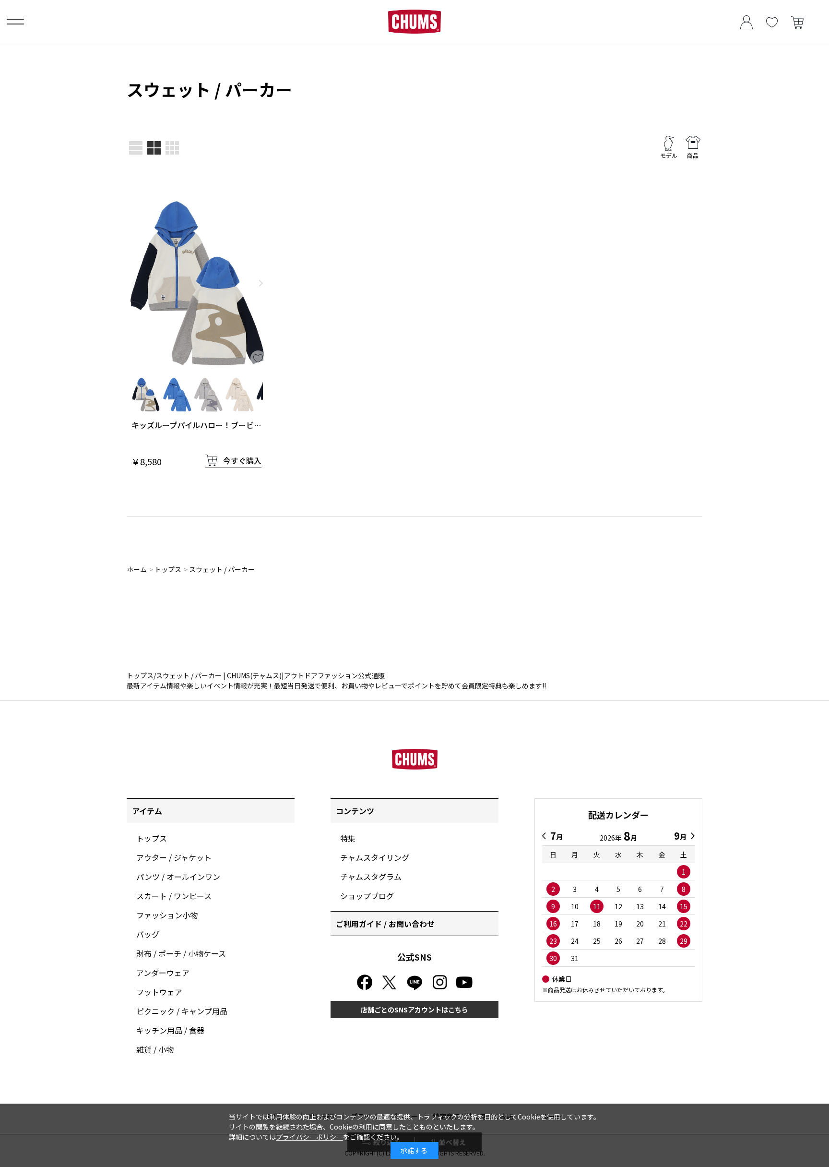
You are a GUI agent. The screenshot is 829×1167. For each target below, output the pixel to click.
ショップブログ (367, 896)
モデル (668, 155)
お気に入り (771, 21)
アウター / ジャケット (174, 857)
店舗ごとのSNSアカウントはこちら (414, 1009)
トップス (151, 838)
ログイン (746, 21)
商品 (693, 155)
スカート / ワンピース (174, 896)
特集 (347, 838)
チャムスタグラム (371, 876)
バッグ (147, 934)
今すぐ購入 (242, 460)
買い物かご (797, 21)
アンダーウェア (162, 972)
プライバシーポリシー (309, 1137)
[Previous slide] (133, 283)
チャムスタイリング (374, 857)
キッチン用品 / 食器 (170, 1030)
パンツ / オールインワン (178, 876)
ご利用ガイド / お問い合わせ (385, 923)
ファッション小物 (167, 915)
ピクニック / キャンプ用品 (181, 1011)
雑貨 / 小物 (155, 1049)
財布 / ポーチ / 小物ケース (181, 953)
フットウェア (159, 992)
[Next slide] (261, 283)
